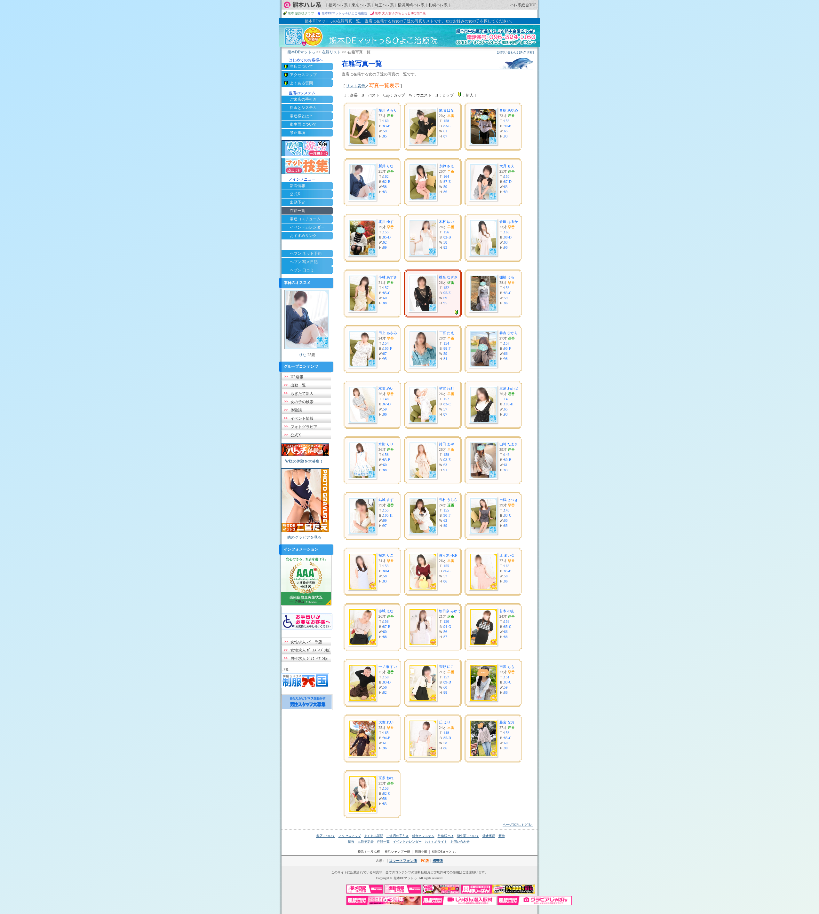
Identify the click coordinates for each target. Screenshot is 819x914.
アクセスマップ (303, 75)
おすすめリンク (303, 235)
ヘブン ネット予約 (306, 253)
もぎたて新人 (302, 393)
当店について (301, 66)
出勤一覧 (298, 385)
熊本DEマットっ (301, 52)
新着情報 (297, 186)
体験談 (296, 410)
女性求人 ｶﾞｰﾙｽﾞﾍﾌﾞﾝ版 (310, 650)
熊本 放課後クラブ (301, 13)
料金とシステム (303, 107)
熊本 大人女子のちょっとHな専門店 (400, 13)
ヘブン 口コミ (302, 270)
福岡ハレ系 (338, 5)
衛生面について (303, 124)
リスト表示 (355, 86)
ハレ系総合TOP (523, 5)
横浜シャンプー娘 (397, 851)
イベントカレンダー (307, 227)
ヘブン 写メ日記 (304, 262)
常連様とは (446, 836)
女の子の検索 (302, 402)
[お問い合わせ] (507, 52)
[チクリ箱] (526, 52)
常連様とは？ (301, 116)
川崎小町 (421, 851)
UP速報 (296, 377)
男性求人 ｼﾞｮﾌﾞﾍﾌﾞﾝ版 (309, 658)
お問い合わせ (460, 841)
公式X (295, 194)
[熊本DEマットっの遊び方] (306, 148)
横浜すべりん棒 (369, 851)
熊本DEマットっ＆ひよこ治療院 (344, 13)
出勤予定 (297, 202)
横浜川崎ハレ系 (411, 5)
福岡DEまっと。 (445, 851)
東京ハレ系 (361, 5)
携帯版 (438, 861)
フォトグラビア (303, 427)
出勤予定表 (366, 841)
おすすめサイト (436, 841)
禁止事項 (297, 132)
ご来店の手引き (303, 99)
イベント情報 (302, 418)
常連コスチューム (305, 219)
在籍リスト (331, 52)
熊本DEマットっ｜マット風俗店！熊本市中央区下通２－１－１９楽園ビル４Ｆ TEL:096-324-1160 (409, 36)
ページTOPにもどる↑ (518, 824)
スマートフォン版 (403, 861)
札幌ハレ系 (438, 5)
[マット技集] (306, 166)
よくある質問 (301, 83)
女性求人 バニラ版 (306, 642)
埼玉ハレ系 (384, 5)
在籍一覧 (383, 841)
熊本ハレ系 (302, 5)
